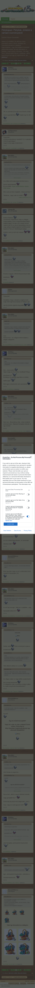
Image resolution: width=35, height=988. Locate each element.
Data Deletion (7, 530)
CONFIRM (10, 524)
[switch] (28, 494)
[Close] (31, 457)
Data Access (17, 530)
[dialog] (17, 494)
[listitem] (17, 490)
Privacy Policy (28, 530)
